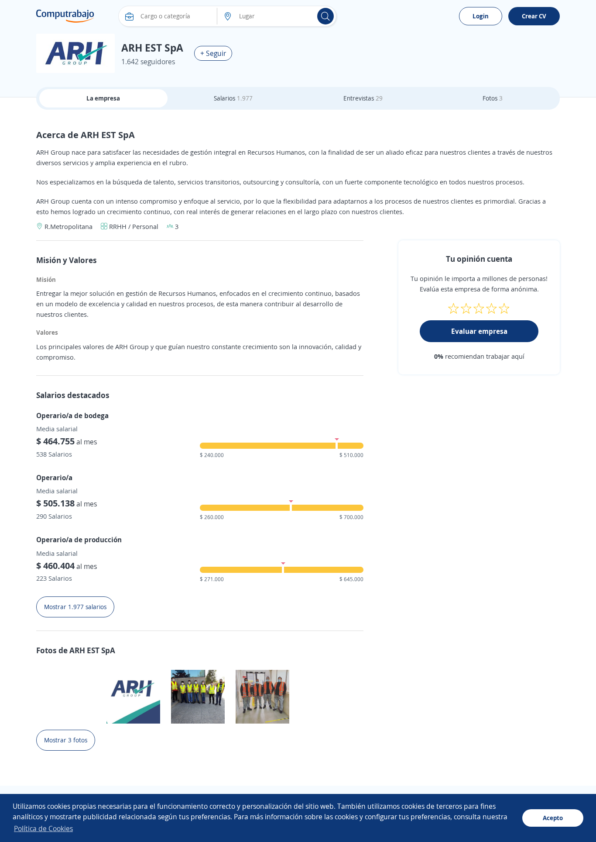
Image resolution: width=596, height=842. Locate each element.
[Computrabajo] (65, 16)
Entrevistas (363, 98)
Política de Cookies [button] (43, 828)
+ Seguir (213, 53)
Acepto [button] (553, 818)
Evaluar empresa (479, 331)
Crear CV (534, 16)
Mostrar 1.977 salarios (75, 607)
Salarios (233, 98)
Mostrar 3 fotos (65, 740)
